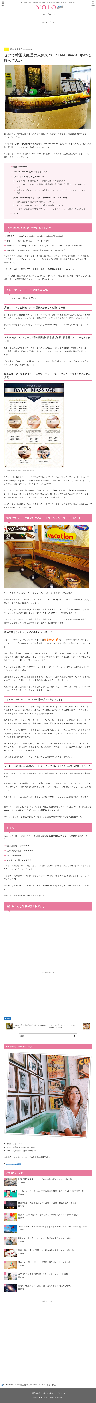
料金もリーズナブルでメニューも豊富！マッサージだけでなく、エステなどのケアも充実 (49, 191)
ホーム (43, 14)
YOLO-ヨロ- (43, 1397)
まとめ (15, 213)
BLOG (7, 49)
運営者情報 (36, 1393)
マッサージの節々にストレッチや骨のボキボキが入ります (38, 205)
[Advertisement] (48, 35)
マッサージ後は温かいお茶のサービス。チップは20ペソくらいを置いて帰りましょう (49, 209)
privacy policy (48, 1393)
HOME (5, 1385)
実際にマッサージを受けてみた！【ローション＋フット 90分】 (40, 197)
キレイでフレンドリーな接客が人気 (27, 176)
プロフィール (51, 14)
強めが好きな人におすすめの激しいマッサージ (34, 202)
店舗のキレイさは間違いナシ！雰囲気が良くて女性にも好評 (39, 181)
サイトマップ (60, 1393)
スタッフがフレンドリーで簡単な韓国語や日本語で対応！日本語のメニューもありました (49, 185)
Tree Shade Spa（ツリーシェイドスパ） (30, 172)
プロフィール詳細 (13, 1164)
